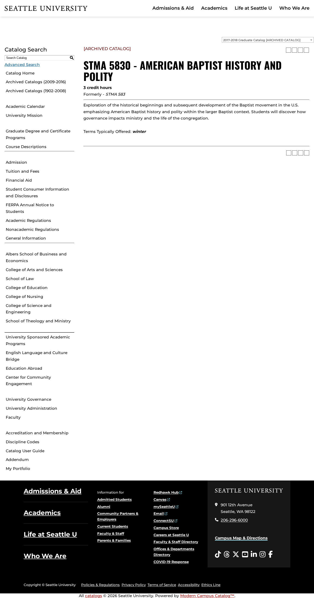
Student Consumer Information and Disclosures (37, 192)
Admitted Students (114, 499)
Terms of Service (162, 585)
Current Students (112, 526)
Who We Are (294, 8)
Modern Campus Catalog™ (207, 595)
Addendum (17, 459)
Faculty (13, 417)
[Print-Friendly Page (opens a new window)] (300, 50)
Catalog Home (20, 73)
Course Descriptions (26, 146)
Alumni (103, 506)
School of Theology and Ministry (38, 321)
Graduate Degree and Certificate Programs (38, 134)
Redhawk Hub (166, 492)
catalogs (93, 595)
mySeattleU (164, 506)
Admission (16, 162)
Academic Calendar (25, 106)
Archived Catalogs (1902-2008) (36, 91)
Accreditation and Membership (37, 433)
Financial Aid (19, 180)
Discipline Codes (22, 442)
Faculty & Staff (110, 533)
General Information (26, 238)
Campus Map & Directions (241, 538)
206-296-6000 (234, 520)
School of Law (20, 278)
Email (159, 513)
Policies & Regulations (100, 585)
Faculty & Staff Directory (176, 542)
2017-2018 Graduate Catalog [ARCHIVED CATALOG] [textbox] (261, 40)
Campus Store (166, 528)
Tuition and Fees (22, 171)
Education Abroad (24, 368)
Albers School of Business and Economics (36, 257)
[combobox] (268, 40)
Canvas (160, 499)
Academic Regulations (28, 220)
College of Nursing (24, 296)
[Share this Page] (294, 50)
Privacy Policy (134, 585)
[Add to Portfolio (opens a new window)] (288, 50)
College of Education (27, 287)
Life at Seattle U (253, 8)
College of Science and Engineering (28, 309)
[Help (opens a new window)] (306, 50)
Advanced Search (22, 64)
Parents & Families (114, 540)
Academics (214, 8)
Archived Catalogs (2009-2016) (36, 82)
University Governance (28, 399)
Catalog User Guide (25, 451)
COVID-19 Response (171, 562)
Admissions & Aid (173, 8)
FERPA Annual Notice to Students (30, 208)
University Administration (31, 408)
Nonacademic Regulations (32, 229)
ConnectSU (164, 520)
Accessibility (189, 585)
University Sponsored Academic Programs (38, 340)
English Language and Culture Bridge (36, 356)
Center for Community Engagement (28, 380)
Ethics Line (210, 585)
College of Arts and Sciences (34, 269)
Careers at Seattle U (171, 535)
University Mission (24, 115)
